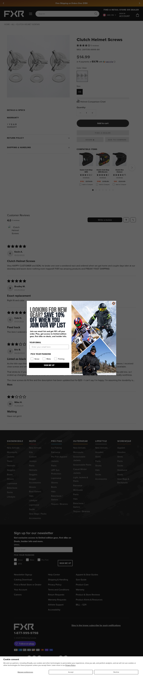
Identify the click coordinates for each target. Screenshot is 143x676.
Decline (116, 672)
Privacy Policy (70, 665)
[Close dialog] (113, 303)
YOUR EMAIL (35, 342)
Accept (70, 672)
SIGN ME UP (49, 365)
